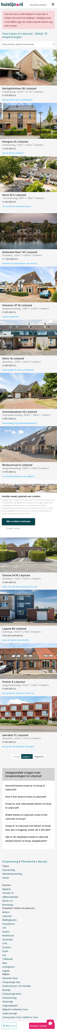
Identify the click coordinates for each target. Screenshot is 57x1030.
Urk (4, 927)
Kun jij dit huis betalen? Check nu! (18, 693)
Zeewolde (7, 939)
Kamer (5, 877)
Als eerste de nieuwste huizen (16, 206)
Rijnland (6, 889)
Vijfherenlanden (10, 896)
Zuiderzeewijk (9, 1013)
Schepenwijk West (11, 993)
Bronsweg (7, 904)
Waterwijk (7, 1001)
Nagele (6, 970)
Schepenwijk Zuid (11, 982)
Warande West (10, 978)
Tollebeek (7, 958)
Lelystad (6, 916)
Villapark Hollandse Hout (15, 1009)
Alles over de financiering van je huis (20, 586)
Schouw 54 (8, 892)
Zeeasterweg (9, 997)
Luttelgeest (8, 966)
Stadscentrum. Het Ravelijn (16, 985)
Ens (4, 955)
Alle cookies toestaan (18, 521)
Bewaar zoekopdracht (41, 1025)
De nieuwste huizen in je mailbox (18, 476)
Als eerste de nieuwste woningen (18, 746)
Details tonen (13, 528)
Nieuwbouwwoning (12, 873)
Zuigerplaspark (10, 1005)
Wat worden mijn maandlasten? (17, 99)
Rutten (5, 931)
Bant (4, 962)
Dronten (6, 947)
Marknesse (8, 935)
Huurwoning (8, 869)
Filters (10, 1025)
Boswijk (6, 989)
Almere (6, 912)
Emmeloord (8, 923)
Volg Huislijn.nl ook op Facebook (18, 369)
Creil (4, 943)
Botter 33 (7, 900)
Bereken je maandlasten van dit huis (19, 263)
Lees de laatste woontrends (15, 640)
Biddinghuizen (9, 919)
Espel (5, 951)
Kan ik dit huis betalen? (13, 153)
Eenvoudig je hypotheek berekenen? (19, 423)
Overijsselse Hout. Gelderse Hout (20, 1017)
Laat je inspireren (10, 316)
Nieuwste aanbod (38, 4)
